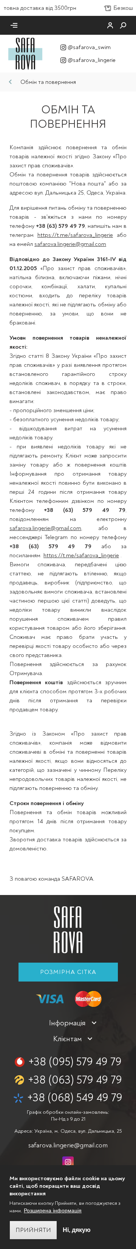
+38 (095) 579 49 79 (75, 1062)
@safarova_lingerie (92, 60)
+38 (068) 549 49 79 (74, 1098)
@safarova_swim (89, 47)
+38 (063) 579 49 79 (75, 1080)
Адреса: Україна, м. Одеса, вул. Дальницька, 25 (68, 1131)
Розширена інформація (53, 1210)
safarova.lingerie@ (68, 1145)
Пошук (123, 25)
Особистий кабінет (110, 25)
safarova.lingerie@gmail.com (70, 244)
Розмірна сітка (68, 972)
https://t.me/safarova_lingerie (75, 235)
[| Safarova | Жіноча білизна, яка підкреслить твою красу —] (25, 53)
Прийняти (33, 1230)
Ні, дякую (77, 1230)
